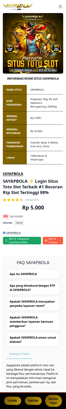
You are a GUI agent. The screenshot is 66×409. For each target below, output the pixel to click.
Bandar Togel (53, 401)
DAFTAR (33, 400)
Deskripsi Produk (19, 354)
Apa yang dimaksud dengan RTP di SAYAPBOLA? (32, 288)
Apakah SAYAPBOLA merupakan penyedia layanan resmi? (32, 304)
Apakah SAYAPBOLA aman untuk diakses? (33, 340)
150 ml (19, 222)
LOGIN (12, 400)
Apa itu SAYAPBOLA (23, 274)
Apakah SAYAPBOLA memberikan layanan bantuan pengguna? (31, 321)
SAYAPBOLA (13, 173)
